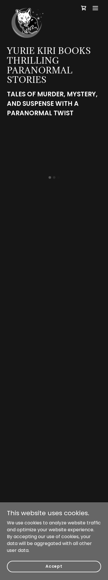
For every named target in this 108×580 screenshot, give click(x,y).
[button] (84, 8)
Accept (54, 566)
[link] (27, 8)
